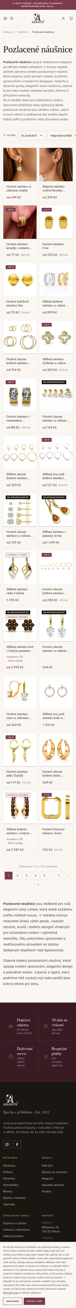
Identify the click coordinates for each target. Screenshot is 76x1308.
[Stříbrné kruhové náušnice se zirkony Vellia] (56, 279)
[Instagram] (7, 1144)
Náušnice (23, 31)
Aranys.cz (8, 31)
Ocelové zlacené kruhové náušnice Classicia (53, 591)
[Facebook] (17, 1144)
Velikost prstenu (13, 1236)
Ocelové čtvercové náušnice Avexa (53, 831)
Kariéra (46, 1191)
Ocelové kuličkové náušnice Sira (17, 303)
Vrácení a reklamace (16, 1229)
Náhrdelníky (11, 1185)
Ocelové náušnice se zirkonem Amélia (18, 188)
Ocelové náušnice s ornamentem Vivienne (18, 418)
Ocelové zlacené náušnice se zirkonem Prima (55, 418)
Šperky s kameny (14, 1197)
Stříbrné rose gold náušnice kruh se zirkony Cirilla (53, 716)
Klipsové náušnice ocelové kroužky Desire (53, 188)
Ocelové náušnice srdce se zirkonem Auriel (17, 716)
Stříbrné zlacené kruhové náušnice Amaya (17, 476)
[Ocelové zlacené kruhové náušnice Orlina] (20, 337)
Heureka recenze (53, 1185)
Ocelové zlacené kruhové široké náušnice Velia (52, 773)
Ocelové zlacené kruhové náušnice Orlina (17, 361)
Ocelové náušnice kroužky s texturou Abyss (17, 246)
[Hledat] (12, 18)
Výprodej (9, 1204)
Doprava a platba (14, 1223)
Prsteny (8, 1172)
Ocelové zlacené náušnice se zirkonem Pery (55, 649)
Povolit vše (34, 1301)
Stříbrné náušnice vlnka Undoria (17, 591)
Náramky (9, 1178)
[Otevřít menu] (5, 18)
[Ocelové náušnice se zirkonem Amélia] (20, 164)
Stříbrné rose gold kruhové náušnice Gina (53, 476)
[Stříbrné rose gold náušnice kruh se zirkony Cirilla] (56, 692)
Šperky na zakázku (54, 1172)
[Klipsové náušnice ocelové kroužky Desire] (56, 164)
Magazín (47, 1178)
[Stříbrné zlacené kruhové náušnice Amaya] (20, 452)
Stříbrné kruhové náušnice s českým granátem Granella (17, 831)
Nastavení (12, 1301)
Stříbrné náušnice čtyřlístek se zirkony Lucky (54, 361)
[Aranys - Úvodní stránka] (38, 18)
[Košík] (71, 18)
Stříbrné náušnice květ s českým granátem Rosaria (20, 649)
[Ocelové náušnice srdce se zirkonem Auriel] (20, 692)
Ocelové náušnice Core (53, 246)
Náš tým (47, 1165)
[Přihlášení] (63, 18)
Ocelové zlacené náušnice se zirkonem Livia (19, 533)
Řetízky (8, 1191)
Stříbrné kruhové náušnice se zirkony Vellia (54, 303)
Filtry (11, 135)
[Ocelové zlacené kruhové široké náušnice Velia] (56, 749)
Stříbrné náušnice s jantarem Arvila (54, 533)
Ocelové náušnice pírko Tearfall (17, 773)
